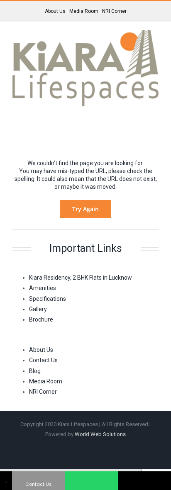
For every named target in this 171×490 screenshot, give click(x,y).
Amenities (42, 288)
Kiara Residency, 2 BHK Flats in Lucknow (80, 277)
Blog (35, 371)
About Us (55, 11)
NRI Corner (114, 11)
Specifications (47, 298)
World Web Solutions (100, 434)
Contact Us (43, 360)
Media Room (83, 11)
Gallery (38, 309)
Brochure (41, 319)
